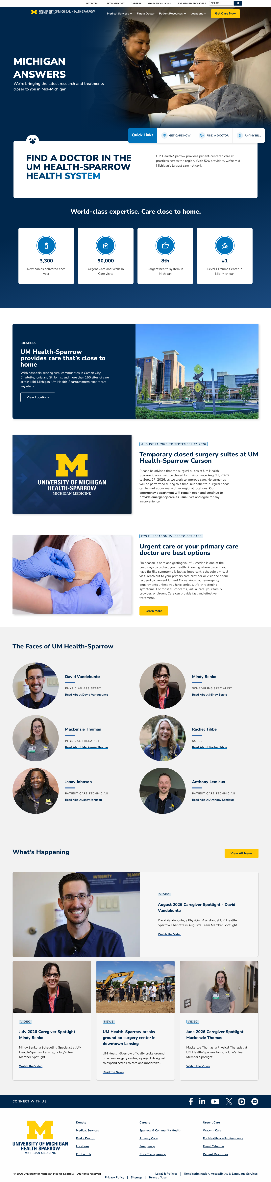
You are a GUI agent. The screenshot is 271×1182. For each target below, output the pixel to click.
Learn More (153, 611)
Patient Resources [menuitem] (171, 13)
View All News (242, 853)
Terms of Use (157, 1177)
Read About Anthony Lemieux (213, 800)
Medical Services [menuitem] (118, 13)
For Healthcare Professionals (223, 1138)
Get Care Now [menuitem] (225, 13)
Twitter (228, 1101)
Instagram (241, 1101)
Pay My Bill (93, 3)
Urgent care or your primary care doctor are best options (188, 549)
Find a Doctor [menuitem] (145, 13)
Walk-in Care (212, 1130)
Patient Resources (215, 1154)
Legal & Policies (166, 1174)
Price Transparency (152, 1154)
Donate (81, 1122)
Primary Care (148, 1138)
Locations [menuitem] (197, 13)
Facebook (191, 1101)
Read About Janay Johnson (83, 800)
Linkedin (202, 1101)
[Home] (63, 13)
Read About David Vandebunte (86, 695)
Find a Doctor (85, 1138)
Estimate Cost (115, 3)
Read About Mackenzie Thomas (86, 747)
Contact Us (83, 1154)
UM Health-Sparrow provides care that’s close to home (63, 358)
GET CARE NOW (180, 135)
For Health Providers (192, 3)
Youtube (215, 1101)
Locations (82, 1146)
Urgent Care (211, 1122)
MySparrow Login (159, 3)
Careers (136, 3)
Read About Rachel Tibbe (209, 747)
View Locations (38, 397)
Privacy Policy (114, 1177)
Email (255, 1101)
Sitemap (136, 1177)
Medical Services (87, 1130)
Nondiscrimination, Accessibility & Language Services (221, 1174)
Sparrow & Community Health (160, 1130)
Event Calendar (213, 1146)
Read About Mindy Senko (209, 695)
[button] (238, 3)
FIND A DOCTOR (218, 135)
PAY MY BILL (253, 135)
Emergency (147, 1146)
